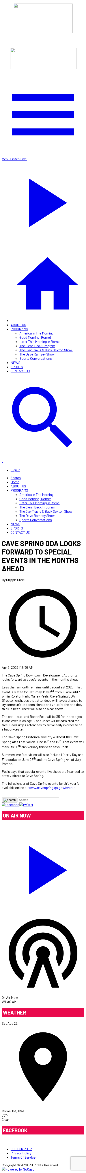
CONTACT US (20, 371)
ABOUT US (18, 325)
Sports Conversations (35, 358)
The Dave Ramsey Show (37, 354)
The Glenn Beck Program (37, 346)
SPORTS (17, 367)
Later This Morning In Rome (39, 341)
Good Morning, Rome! (35, 337)
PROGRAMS (19, 329)
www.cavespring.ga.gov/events (51, 787)
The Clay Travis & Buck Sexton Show (46, 350)
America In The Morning (36, 333)
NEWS (15, 362)
